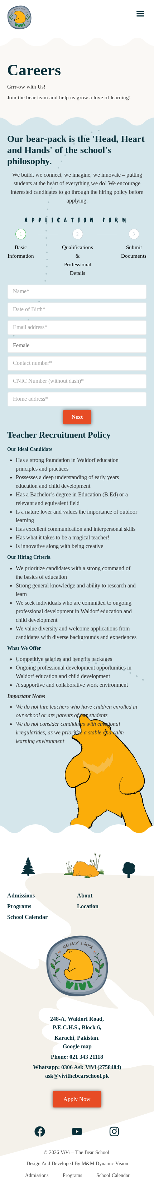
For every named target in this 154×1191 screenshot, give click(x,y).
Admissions (21, 895)
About (84, 895)
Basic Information (21, 251)
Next (77, 417)
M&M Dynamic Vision (105, 1163)
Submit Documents (133, 251)
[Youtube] (77, 1131)
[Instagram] (114, 1131)
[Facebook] (39, 1131)
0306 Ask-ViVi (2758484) (91, 1067)
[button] (140, 13)
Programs (19, 906)
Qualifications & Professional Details (77, 260)
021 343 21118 (85, 1057)
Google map (77, 1046)
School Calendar (27, 917)
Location (87, 906)
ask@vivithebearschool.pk (77, 1076)
